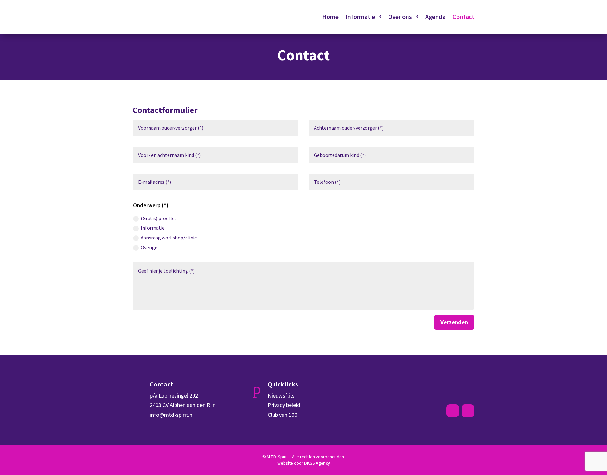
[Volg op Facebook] (452, 410)
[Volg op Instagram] (468, 410)
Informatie (360, 17)
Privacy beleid (284, 405)
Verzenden (454, 322)
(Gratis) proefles (159, 218)
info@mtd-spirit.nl (171, 414)
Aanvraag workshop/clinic (169, 237)
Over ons (400, 17)
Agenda (435, 17)
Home (330, 17)
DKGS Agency (317, 463)
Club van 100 (282, 414)
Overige (149, 247)
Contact (463, 17)
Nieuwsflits (281, 395)
